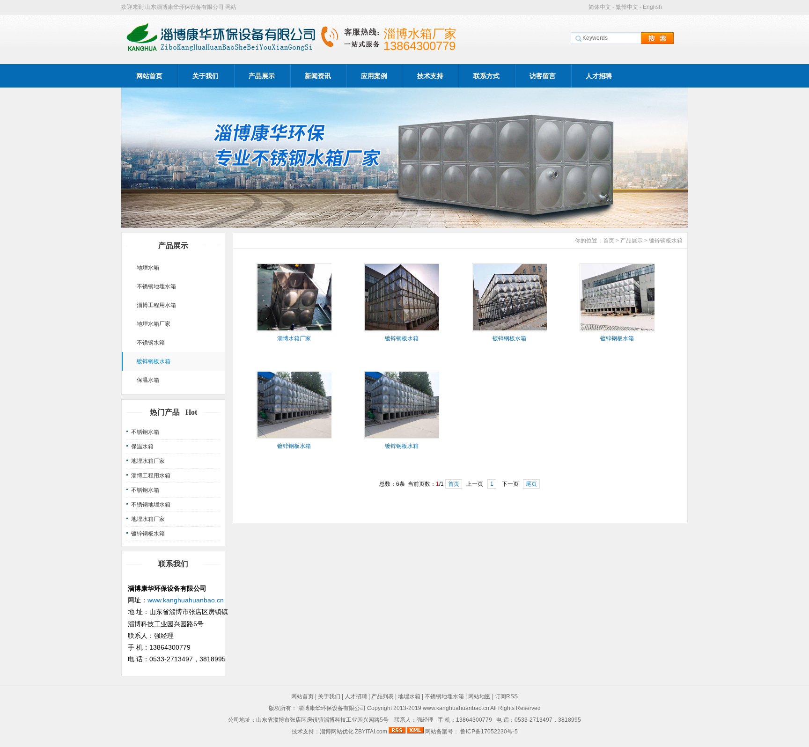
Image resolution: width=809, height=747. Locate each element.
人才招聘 (599, 76)
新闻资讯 (318, 76)
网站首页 (149, 76)
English (652, 7)
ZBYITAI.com (371, 731)
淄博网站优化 (336, 731)
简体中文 (599, 7)
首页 (608, 240)
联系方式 (486, 76)
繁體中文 (627, 7)
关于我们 (205, 76)
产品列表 (382, 696)
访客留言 (543, 76)
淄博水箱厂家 (294, 338)
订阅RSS (506, 696)
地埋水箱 (148, 267)
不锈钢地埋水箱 (156, 286)
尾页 (531, 484)
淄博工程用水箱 (156, 305)
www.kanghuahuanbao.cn (185, 600)
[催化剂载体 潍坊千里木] (404, 225)
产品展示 (262, 76)
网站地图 (479, 696)
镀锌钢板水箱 (153, 361)
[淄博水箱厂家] (295, 329)
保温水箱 (148, 380)
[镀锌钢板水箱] (402, 329)
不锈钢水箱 (151, 342)
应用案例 (374, 76)
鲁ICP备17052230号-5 (488, 731)
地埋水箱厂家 (153, 324)
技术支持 (430, 76)
